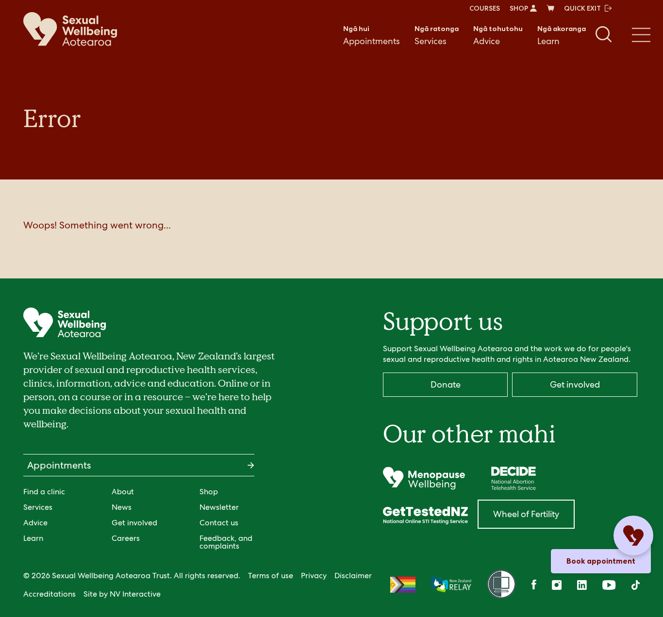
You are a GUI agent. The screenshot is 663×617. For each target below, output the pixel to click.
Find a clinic (44, 492)
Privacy (314, 575)
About (123, 492)
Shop (208, 492)
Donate (446, 384)
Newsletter (219, 507)
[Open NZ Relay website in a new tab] (451, 585)
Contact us (218, 523)
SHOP (519, 8)
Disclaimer (353, 575)
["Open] (424, 478)
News (122, 507)
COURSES (484, 8)
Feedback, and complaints (225, 542)
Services (436, 35)
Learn (561, 35)
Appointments (371, 35)
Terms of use (270, 575)
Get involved (134, 523)
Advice (498, 35)
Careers (126, 538)
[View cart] (550, 8)
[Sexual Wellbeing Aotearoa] (70, 29)
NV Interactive (135, 594)
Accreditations (49, 594)
